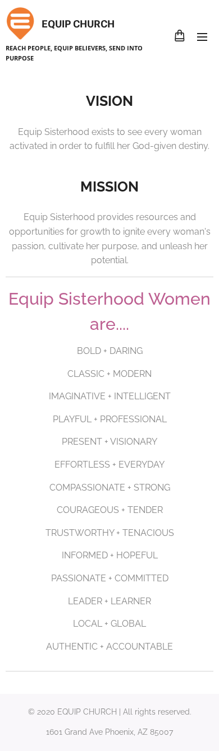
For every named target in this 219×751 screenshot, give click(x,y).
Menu (202, 36)
